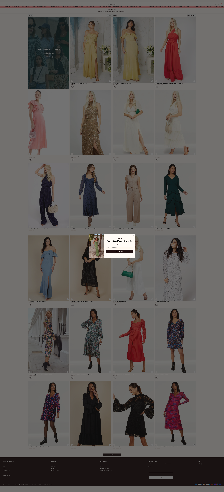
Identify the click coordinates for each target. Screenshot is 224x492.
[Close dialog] (133, 235)
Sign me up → (119, 251)
